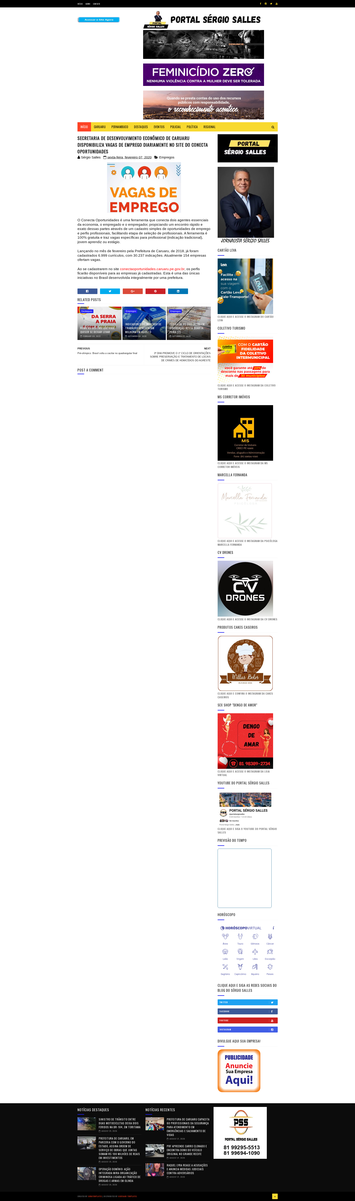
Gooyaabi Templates (127, 1196)
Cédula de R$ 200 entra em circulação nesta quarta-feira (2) (187, 328)
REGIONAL (209, 127)
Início (80, 3)
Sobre (87, 3)
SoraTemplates (95, 1196)
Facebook (224, 1011)
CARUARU (100, 127)
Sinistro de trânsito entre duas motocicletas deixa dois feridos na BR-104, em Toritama (120, 1123)
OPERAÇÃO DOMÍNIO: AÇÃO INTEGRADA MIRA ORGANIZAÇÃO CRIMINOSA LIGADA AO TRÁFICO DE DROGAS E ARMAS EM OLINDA (120, 1175)
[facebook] (261, 3)
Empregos (166, 157)
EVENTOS (159, 127)
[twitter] (271, 3)
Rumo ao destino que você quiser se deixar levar (97, 330)
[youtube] (276, 3)
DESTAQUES (141, 127)
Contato (96, 3)
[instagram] (265, 3)
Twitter (223, 1002)
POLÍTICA (192, 127)
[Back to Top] (275, 1196)
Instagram (225, 1029)
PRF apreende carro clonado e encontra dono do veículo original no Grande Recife (187, 1150)
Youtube (224, 1020)
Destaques (86, 311)
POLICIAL (175, 127)
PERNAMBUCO (119, 127)
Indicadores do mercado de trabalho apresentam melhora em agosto (143, 328)
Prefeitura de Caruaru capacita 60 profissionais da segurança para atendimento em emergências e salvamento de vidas (188, 1127)
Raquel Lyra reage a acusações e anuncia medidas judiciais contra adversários (187, 1169)
